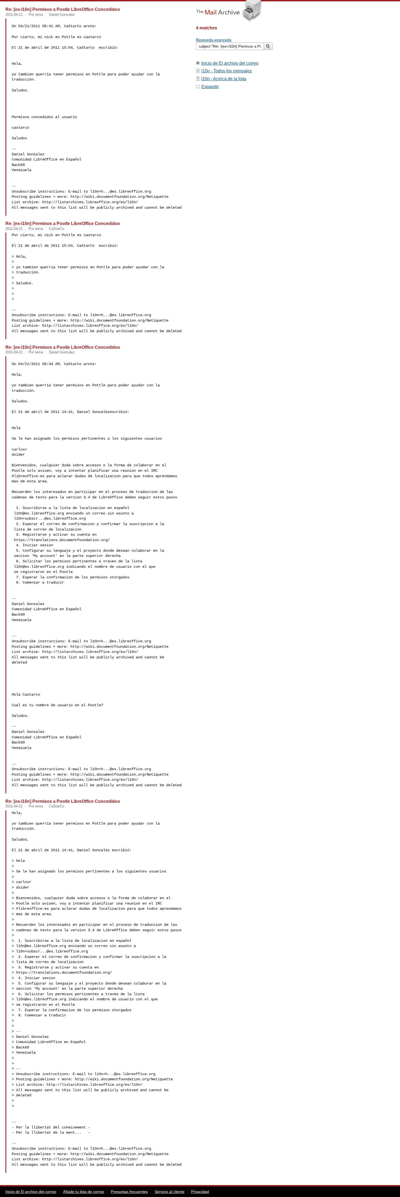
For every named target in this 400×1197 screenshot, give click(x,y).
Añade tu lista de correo (83, 1191)
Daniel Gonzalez (62, 15)
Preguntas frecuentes (129, 1191)
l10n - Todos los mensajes (226, 71)
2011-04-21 (14, 15)
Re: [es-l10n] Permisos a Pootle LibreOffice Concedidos (62, 9)
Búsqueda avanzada (213, 40)
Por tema (36, 15)
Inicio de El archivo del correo (230, 63)
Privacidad (200, 1191)
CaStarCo (56, 229)
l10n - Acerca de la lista (223, 78)
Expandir (210, 86)
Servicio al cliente (169, 1191)
